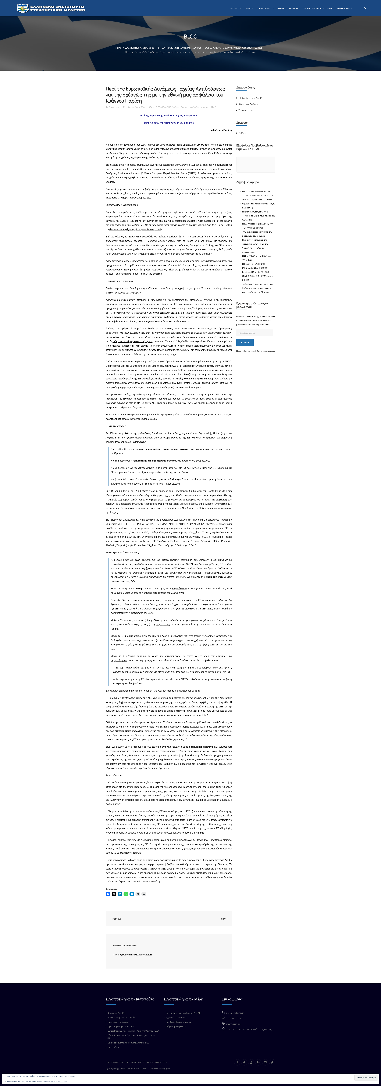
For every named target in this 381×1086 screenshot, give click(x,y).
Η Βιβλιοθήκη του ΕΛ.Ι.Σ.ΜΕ (251, 97)
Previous (116, 919)
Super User (114, 107)
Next (223, 919)
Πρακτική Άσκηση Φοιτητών (121, 1026)
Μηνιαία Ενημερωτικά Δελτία (121, 1017)
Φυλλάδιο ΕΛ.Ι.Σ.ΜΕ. (116, 1013)
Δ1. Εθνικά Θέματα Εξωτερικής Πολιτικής (179, 47)
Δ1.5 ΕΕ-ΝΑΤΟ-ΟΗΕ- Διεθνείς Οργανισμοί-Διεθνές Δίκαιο (233, 47)
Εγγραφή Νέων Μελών (176, 1017)
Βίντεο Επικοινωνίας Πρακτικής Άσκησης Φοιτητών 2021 (133, 1030)
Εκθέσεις (242, 133)
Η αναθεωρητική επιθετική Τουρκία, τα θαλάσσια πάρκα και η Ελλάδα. (258, 215)
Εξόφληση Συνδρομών (176, 1026)
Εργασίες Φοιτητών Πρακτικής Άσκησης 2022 (128, 1042)
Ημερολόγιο (113, 1047)
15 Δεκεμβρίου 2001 (136, 107)
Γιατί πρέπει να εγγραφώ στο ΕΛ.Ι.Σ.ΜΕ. (183, 1013)
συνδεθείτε (146, 954)
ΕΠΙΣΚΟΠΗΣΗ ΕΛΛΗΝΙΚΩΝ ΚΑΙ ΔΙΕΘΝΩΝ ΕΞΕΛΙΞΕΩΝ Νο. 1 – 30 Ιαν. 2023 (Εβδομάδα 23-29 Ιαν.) (257, 195)
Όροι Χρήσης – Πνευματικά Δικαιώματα (126, 1068)
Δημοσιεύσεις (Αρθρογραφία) (139, 47)
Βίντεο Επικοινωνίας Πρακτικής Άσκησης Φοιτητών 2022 (130, 1037)
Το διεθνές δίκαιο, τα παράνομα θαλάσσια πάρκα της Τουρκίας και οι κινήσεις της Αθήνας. (258, 287)
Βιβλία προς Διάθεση (248, 104)
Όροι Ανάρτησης (246, 110)
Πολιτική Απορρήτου (160, 1068)
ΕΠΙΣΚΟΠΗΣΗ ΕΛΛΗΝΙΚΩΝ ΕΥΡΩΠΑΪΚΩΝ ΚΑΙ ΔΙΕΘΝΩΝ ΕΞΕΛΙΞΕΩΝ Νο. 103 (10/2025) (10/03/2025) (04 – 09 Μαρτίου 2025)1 (257, 271)
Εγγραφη (245, 342)
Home (118, 47)
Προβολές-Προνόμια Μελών (178, 1021)
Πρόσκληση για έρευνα (118, 1021)
